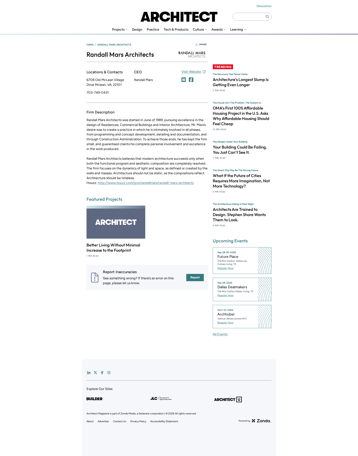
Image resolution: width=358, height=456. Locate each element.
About (90, 421)
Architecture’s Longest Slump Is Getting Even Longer (240, 82)
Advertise (103, 421)
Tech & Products (176, 30)
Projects (118, 30)
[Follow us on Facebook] (102, 372)
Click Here (183, 79)
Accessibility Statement (164, 421)
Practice (153, 30)
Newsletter (264, 6)
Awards (217, 30)
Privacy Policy (138, 421)
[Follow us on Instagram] (109, 372)
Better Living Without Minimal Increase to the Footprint (113, 247)
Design (137, 30)
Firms (90, 44)
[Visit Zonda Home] (254, 420)
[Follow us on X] (95, 372)
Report (195, 277)
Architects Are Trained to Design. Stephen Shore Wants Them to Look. (239, 214)
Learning (236, 30)
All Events (220, 334)
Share (203, 44)
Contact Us (119, 421)
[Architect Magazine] (179, 17)
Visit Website (191, 72)
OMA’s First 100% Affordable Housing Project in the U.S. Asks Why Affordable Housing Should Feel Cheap (241, 115)
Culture (198, 30)
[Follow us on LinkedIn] (89, 372)
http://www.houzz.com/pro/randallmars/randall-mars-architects (146, 183)
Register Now (225, 268)
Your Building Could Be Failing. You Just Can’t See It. (240, 149)
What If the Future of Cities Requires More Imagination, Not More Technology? (241, 181)
